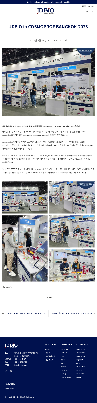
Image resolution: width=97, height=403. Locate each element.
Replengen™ (81, 356)
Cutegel (64, 374)
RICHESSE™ (65, 349)
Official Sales (66, 377)
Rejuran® (79, 360)
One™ (63, 356)
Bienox (79, 377)
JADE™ (63, 363)
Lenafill (79, 370)
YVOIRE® (79, 363)
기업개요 (48, 352)
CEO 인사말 (49, 349)
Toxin (63, 360)
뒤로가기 (50, 297)
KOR (83, 6)
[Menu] (4, 11)
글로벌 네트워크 (50, 356)
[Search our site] (87, 11)
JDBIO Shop (9, 388)
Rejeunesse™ (81, 349)
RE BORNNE (81, 367)
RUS (92, 6)
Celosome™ (80, 352)
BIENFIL (64, 370)
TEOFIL (64, 367)
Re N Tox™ (80, 374)
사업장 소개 (49, 360)
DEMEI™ (64, 352)
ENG (88, 6)
